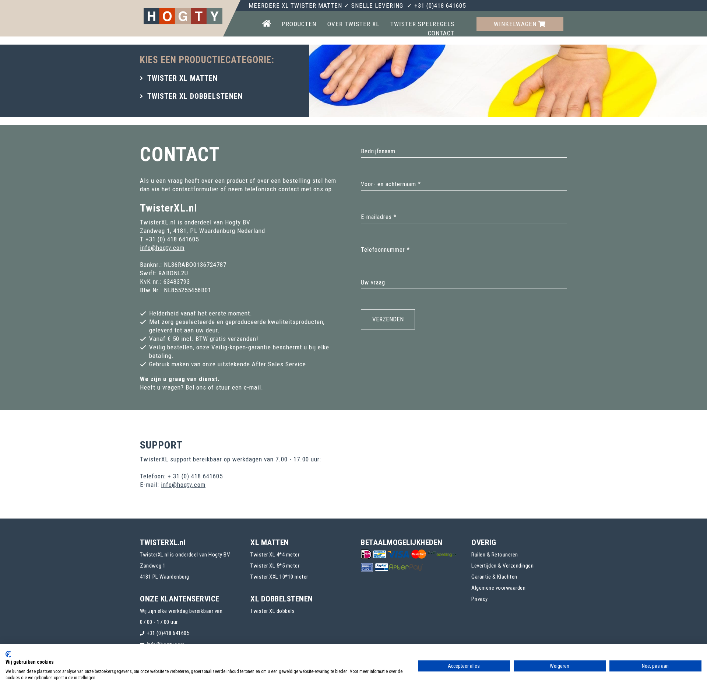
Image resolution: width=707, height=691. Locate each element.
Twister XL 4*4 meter (274, 554)
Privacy (479, 599)
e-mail (252, 387)
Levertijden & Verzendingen (502, 565)
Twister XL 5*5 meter (274, 565)
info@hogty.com (162, 247)
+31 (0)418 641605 (168, 633)
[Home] (266, 24)
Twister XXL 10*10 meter (279, 576)
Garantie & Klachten (494, 576)
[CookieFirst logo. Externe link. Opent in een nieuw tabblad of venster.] (8, 654)
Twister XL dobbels (272, 611)
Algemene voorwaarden (498, 587)
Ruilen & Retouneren (494, 554)
